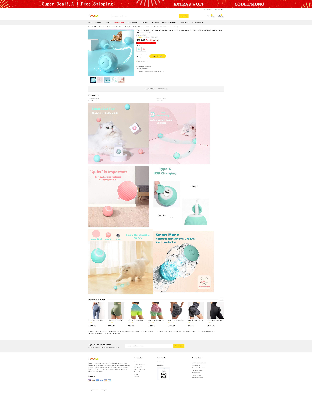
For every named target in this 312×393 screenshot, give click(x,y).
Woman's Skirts (196, 372)
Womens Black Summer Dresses (97, 331)
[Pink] (144, 49)
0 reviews (146, 37)
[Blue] (139, 49)
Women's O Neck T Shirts (193, 331)
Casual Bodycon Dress (208, 331)
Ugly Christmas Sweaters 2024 (130, 331)
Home (89, 26)
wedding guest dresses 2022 (177, 331)
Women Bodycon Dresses (199, 363)
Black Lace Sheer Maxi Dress (112, 333)
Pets (95, 26)
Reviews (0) (163, 89)
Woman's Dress (196, 365)
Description (149, 89)
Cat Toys (101, 26)
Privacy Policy (138, 367)
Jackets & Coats (196, 375)
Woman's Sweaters (197, 370)
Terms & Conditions (139, 369)
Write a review (154, 37)
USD (222, 9)
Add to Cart (157, 56)
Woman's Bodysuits (197, 377)
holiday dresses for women (148, 331)
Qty (137, 56)
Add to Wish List (143, 61)
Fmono (99, 390)
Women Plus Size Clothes (199, 367)
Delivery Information (139, 364)
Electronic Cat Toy (162, 331)
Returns (136, 374)
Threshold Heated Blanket (96, 333)
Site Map (136, 376)
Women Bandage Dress (114, 331)
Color (138, 45)
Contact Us (137, 371)
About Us (136, 362)
